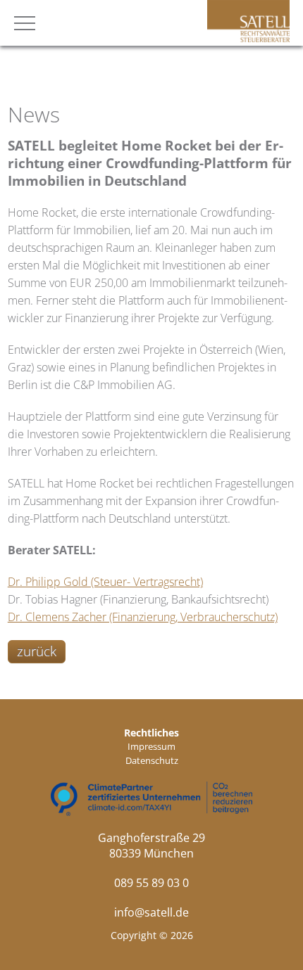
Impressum (151, 746)
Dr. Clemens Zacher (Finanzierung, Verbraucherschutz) (143, 617)
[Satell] (248, 38)
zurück (36, 651)
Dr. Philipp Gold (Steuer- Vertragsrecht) (105, 581)
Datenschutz (151, 760)
